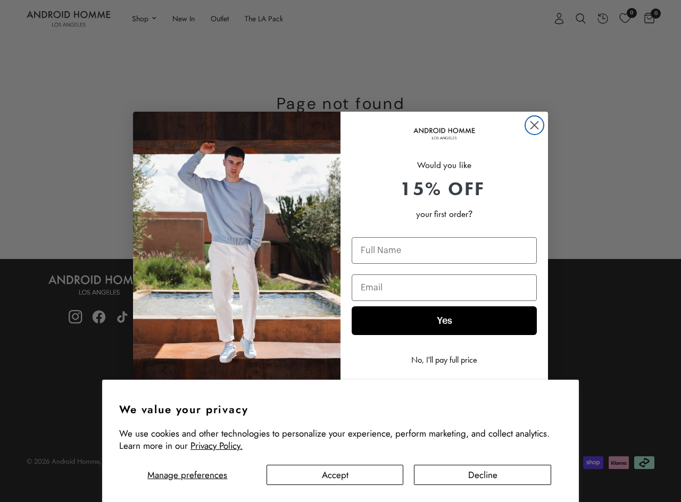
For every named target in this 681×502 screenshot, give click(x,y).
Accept (335, 474)
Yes (444, 320)
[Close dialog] (534, 125)
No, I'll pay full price (444, 359)
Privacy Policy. (216, 445)
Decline (482, 474)
